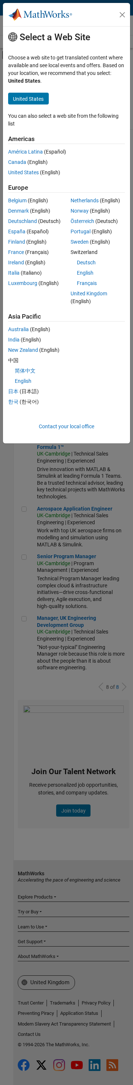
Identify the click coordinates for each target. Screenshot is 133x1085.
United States (23, 172)
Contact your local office (66, 426)
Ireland (16, 262)
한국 (13, 402)
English (85, 273)
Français (87, 283)
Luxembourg (22, 283)
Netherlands (85, 200)
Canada (17, 162)
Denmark (18, 211)
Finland (16, 242)
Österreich (82, 221)
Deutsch (86, 262)
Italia (14, 273)
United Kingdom (89, 293)
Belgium (17, 200)
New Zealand (23, 350)
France (16, 252)
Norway (80, 211)
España (16, 231)
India (14, 340)
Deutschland (22, 221)
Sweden (80, 242)
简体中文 (25, 371)
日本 (13, 391)
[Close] (122, 15)
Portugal (81, 231)
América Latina (25, 152)
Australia (18, 329)
